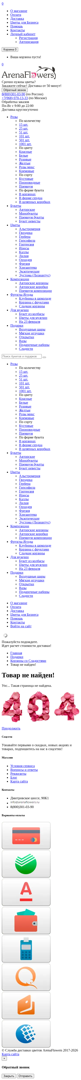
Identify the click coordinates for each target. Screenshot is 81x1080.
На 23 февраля (29, 321)
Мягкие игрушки (31, 333)
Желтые (24, 163)
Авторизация (28, 42)
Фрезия (24, 263)
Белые (23, 155)
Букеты (15, 206)
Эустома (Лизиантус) (34, 275)
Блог (13, 777)
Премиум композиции (35, 291)
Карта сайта (19, 781)
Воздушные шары (32, 329)
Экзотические (29, 271)
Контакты (17, 30)
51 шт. (23, 132)
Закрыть (8, 1076)
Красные (25, 151)
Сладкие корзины (32, 306)
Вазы (23, 341)
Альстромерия (29, 229)
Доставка (17, 18)
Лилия (24, 256)
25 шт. (23, 128)
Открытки (26, 337)
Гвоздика (25, 233)
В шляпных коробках (34, 202)
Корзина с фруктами (34, 302)
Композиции (19, 279)
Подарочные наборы (34, 345)
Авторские (27, 209)
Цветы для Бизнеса (24, 22)
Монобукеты (28, 213)
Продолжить (11, 728)
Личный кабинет (22, 34)
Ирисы (24, 248)
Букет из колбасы (31, 314)
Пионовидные (29, 182)
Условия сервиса (22, 766)
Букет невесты (29, 221)
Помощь (16, 26)
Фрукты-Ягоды (21, 294)
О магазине (18, 11)
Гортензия (26, 244)
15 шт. (23, 124)
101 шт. (24, 136)
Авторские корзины (33, 283)
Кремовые (26, 171)
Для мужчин (19, 310)
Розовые (25, 159)
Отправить (25, 1076)
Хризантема (28, 267)
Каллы (24, 252)
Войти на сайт (21, 626)
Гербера (24, 236)
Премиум (26, 186)
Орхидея (25, 260)
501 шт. (24, 140)
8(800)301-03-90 (13, 94)
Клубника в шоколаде (35, 298)
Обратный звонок (14, 90)
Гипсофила (27, 240)
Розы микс (27, 167)
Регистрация (28, 38)
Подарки (16, 325)
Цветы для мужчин (33, 318)
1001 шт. (25, 144)
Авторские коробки (33, 287)
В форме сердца (30, 198)
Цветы (15, 225)
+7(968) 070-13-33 (15, 98)
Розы (14, 117)
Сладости (26, 348)
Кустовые (26, 179)
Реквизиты (18, 773)
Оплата (15, 15)
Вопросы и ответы (24, 770)
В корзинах (27, 194)
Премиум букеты (31, 217)
